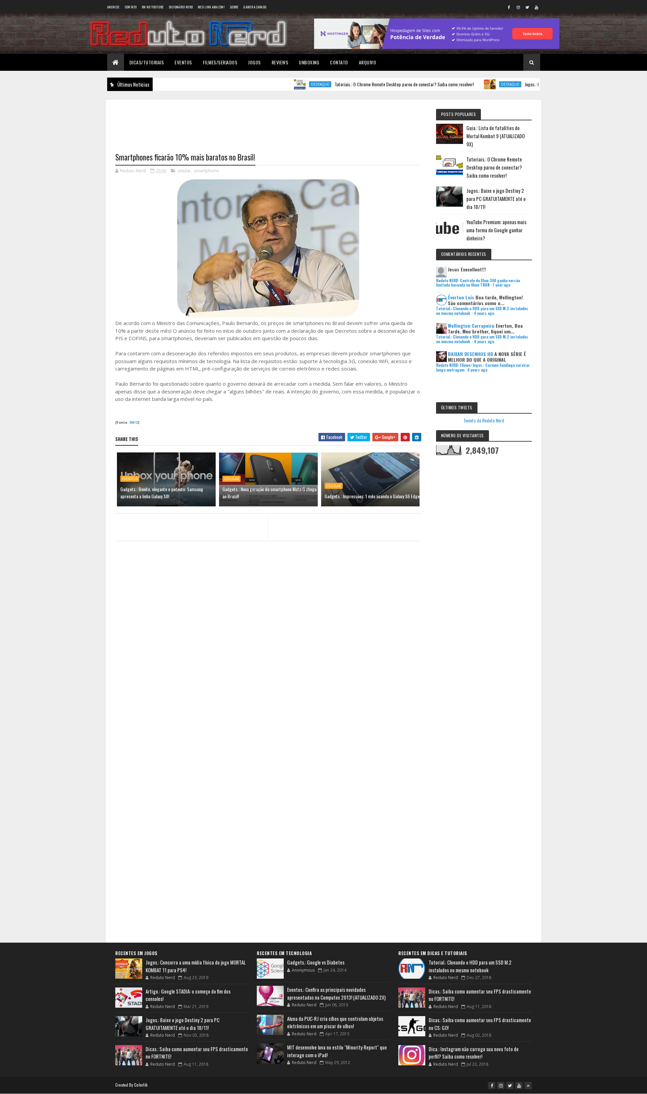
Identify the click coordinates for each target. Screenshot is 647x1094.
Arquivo (367, 62)
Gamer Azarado (254, 6)
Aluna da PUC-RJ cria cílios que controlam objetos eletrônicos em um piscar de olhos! (335, 1022)
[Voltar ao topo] (528, 1085)
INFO (133, 422)
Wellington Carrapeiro (471, 325)
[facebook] (509, 7)
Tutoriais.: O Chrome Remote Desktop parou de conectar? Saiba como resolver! (377, 84)
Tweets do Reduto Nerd (483, 420)
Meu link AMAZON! (211, 6)
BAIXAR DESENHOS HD (470, 353)
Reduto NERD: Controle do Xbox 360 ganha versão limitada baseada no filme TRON (478, 283)
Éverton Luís (461, 297)
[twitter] (527, 7)
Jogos (254, 62)
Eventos (183, 62)
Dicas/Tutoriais (146, 62)
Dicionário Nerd (181, 6)
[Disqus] (268, 677)
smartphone (206, 171)
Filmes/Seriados (220, 62)
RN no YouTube (153, 6)
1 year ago (501, 285)
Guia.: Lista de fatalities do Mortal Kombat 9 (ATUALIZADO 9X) (495, 136)
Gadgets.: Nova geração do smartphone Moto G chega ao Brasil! (269, 492)
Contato (131, 6)
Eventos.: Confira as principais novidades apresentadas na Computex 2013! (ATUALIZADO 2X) (336, 993)
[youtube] (536, 7)
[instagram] (518, 7)
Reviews (280, 62)
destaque (293, 84)
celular (184, 171)
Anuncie (113, 6)
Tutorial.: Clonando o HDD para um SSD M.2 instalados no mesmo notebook (470, 966)
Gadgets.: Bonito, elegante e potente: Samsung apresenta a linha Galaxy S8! (161, 492)
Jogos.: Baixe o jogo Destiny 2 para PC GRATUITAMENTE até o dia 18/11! (496, 198)
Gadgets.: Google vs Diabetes (315, 962)
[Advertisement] (268, 121)
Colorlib (141, 1085)
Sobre (234, 6)
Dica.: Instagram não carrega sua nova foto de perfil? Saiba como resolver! (474, 1052)
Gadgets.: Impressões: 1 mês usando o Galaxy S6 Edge (372, 496)
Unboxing (309, 62)
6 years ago (484, 313)
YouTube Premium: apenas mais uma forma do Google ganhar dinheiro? (496, 230)
